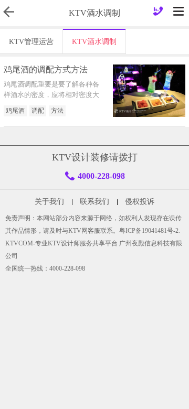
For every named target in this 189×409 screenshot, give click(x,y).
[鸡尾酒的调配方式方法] (149, 90)
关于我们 (49, 202)
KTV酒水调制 (94, 42)
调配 (38, 110)
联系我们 (94, 202)
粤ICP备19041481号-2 (148, 230)
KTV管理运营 (31, 42)
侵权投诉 (139, 202)
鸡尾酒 (15, 110)
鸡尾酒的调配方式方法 (46, 69)
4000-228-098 (101, 175)
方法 (57, 110)
